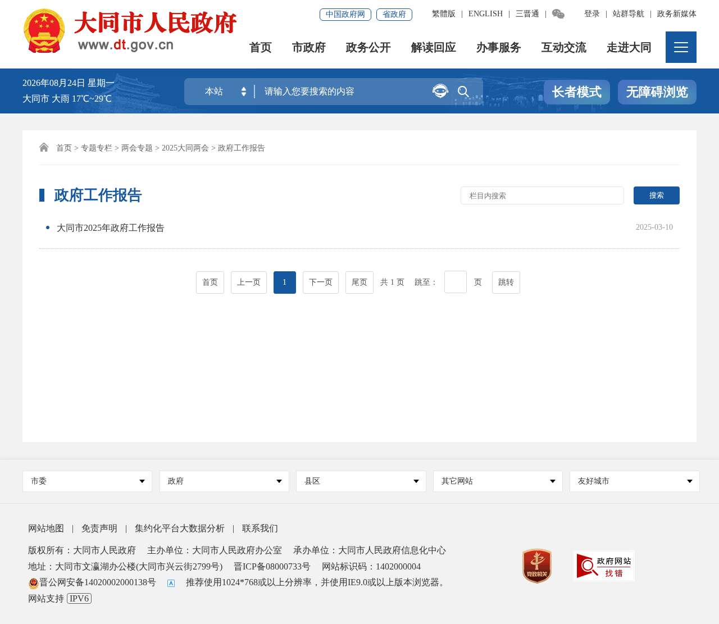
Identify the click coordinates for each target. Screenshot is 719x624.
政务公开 (368, 47)
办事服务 (498, 47)
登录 (592, 14)
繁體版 (444, 14)
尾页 (359, 282)
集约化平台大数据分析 (180, 528)
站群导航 (628, 14)
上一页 (249, 282)
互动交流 (563, 47)
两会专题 (137, 148)
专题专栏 (96, 148)
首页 (260, 47)
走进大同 (629, 47)
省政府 (394, 14)
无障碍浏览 (657, 92)
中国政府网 (345, 14)
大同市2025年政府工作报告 (111, 228)
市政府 (309, 47)
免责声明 (99, 528)
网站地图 (46, 528)
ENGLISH (485, 14)
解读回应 (433, 47)
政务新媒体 (677, 14)
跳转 (506, 282)
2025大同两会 (185, 148)
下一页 (321, 282)
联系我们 (260, 528)
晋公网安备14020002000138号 (97, 582)
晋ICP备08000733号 (272, 566)
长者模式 (577, 92)
